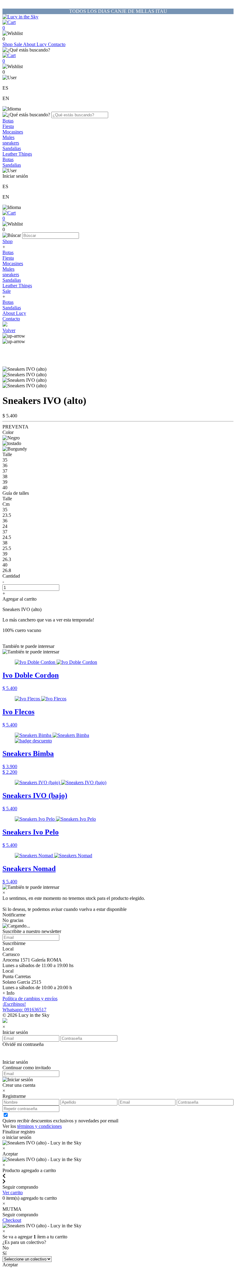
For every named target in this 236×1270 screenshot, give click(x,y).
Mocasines (12, 131)
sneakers (10, 142)
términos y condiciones (39, 1126)
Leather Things (17, 154)
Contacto (56, 44)
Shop (8, 44)
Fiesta (8, 126)
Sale (18, 44)
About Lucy (35, 44)
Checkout (11, 1220)
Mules (8, 137)
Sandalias (11, 148)
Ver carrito (12, 1192)
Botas (8, 120)
